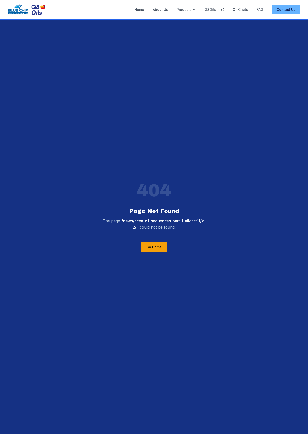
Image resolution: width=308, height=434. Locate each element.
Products (184, 9)
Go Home (154, 247)
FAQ (260, 9)
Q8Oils (210, 9)
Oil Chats (240, 9)
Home (139, 9)
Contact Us (285, 9)
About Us (160, 9)
